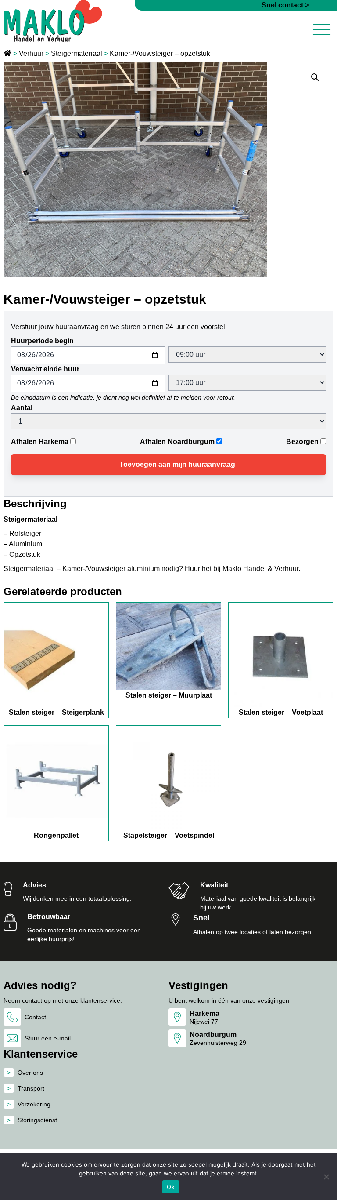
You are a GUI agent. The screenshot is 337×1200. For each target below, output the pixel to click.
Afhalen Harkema (39, 441)
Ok (171, 1186)
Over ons (30, 1072)
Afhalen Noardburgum (177, 441)
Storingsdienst (37, 1120)
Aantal (21, 407)
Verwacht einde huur (45, 369)
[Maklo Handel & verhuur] (53, 21)
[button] (315, 77)
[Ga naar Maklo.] (8, 53)
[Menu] (321, 31)
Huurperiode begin (42, 341)
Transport (31, 1088)
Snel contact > (285, 5)
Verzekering (34, 1104)
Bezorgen (302, 441)
